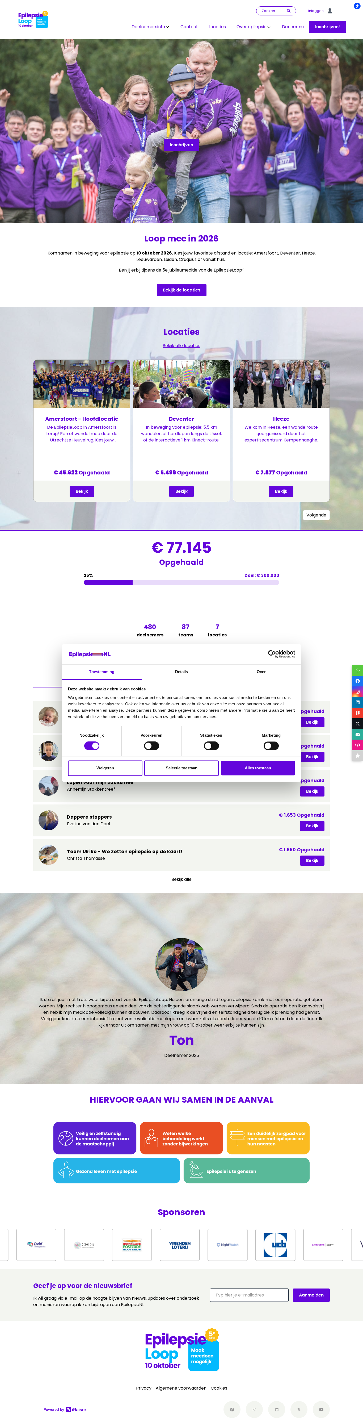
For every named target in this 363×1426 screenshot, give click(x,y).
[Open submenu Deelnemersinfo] (167, 26)
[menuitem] (151, 27)
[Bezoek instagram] (254, 1409)
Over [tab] (261, 671)
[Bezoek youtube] (321, 1409)
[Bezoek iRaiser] (65, 1409)
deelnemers (150, 630)
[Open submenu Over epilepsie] (269, 26)
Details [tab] (181, 671)
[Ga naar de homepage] (33, 19)
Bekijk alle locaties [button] (181, 346)
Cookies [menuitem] (219, 1388)
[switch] (151, 746)
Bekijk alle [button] (181, 879)
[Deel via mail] (357, 734)
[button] (249, 1295)
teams (185, 630)
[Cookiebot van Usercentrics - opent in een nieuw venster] (272, 654)
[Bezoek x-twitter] (298, 1409)
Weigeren (105, 768)
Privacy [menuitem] (143, 1388)
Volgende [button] (316, 515)
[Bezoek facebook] (231, 1409)
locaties (217, 630)
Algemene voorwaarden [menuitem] (181, 1388)
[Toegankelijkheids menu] (357, 6)
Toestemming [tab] (101, 671)
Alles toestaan (258, 768)
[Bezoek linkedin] (276, 1409)
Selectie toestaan (181, 768)
